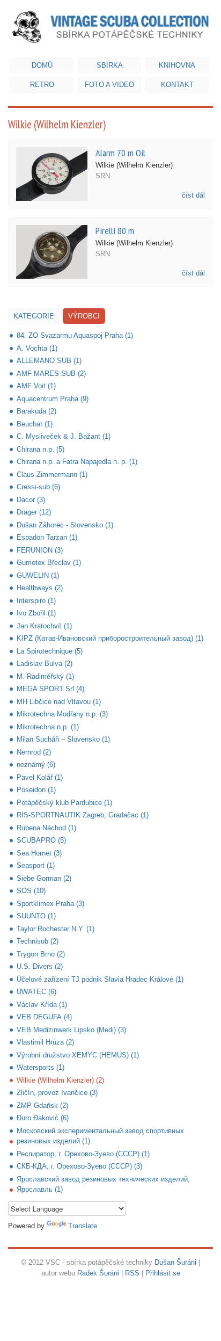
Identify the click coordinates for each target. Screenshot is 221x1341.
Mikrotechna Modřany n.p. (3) (62, 714)
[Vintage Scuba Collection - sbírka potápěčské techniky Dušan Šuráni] (110, 27)
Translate (82, 1226)
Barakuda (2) (36, 411)
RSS (132, 1273)
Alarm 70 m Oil (120, 152)
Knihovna (177, 65)
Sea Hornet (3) (39, 853)
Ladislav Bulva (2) (44, 663)
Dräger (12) (34, 512)
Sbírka (110, 65)
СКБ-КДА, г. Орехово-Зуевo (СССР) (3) (79, 1166)
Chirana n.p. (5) (40, 449)
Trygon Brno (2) (41, 954)
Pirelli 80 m (114, 230)
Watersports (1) (40, 1067)
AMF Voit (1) (36, 386)
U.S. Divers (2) (40, 966)
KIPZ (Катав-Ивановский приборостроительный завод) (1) (110, 638)
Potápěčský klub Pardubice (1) (64, 803)
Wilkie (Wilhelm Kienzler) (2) (60, 1080)
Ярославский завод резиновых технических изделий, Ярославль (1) (103, 1184)
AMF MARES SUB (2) (51, 373)
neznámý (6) (36, 764)
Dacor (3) (31, 500)
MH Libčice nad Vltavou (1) (59, 702)
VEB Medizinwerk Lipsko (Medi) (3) (71, 1030)
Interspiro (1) (36, 601)
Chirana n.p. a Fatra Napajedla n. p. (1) (77, 462)
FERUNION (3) (40, 550)
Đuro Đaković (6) (43, 1118)
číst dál (193, 195)
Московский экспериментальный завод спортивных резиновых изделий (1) (100, 1136)
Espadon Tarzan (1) (47, 537)
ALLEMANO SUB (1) (49, 361)
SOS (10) (31, 891)
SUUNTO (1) (36, 916)
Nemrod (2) (34, 752)
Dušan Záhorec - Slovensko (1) (65, 525)
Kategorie (33, 316)
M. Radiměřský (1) (45, 676)
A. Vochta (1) (37, 348)
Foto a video (109, 85)
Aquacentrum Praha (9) (53, 399)
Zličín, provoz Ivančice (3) (57, 1093)
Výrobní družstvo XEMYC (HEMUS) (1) (78, 1055)
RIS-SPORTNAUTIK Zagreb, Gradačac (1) (83, 815)
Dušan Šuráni (175, 1262)
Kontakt (177, 85)
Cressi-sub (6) (38, 487)
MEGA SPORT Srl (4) (50, 689)
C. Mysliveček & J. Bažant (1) (63, 436)
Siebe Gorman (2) (44, 878)
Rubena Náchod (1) (46, 828)
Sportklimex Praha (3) (50, 904)
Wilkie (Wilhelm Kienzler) (134, 165)
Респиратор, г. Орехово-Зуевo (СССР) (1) (83, 1154)
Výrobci (84, 316)
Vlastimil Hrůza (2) (45, 1042)
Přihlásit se (162, 1273)
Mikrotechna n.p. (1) (48, 727)
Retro (42, 85)
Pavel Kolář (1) (40, 777)
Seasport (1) (36, 865)
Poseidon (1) (36, 790)
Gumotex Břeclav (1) (49, 563)
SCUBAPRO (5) (41, 840)
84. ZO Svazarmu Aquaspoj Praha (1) (75, 335)
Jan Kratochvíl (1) (44, 626)
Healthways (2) (40, 588)
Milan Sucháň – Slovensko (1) (63, 739)
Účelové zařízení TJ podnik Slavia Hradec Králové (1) (100, 979)
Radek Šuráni (98, 1273)
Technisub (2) (37, 941)
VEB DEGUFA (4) (44, 1017)
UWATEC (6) (36, 992)
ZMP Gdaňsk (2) (42, 1105)
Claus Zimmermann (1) (52, 474)
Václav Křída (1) (42, 1005)
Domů (42, 65)
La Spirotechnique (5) (50, 651)
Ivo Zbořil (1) (36, 613)
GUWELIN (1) (38, 575)
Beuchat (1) (35, 424)
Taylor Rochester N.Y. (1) (55, 929)
